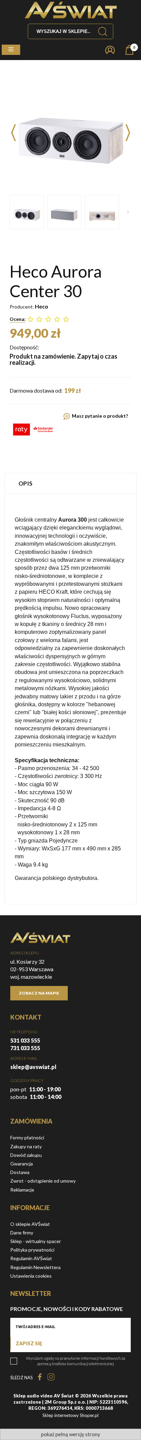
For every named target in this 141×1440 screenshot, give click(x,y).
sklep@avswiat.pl (33, 1067)
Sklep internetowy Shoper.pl (70, 1415)
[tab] (70, 483)
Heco (41, 306)
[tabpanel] (70, 699)
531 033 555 (25, 1040)
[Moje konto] (110, 50)
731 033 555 (25, 1048)
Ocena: (18, 319)
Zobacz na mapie (39, 993)
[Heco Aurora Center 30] (27, 212)
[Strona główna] (71, 10)
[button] (11, 50)
